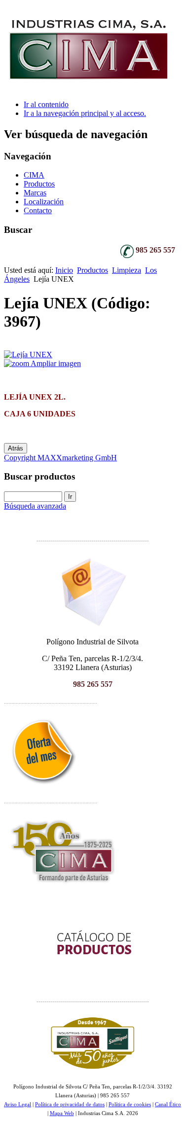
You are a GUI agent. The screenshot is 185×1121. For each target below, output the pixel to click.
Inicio (64, 270)
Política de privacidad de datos (70, 1104)
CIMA (34, 175)
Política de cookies (130, 1104)
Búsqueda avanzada (35, 506)
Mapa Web (62, 1113)
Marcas (35, 192)
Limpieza (126, 270)
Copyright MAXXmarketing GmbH (60, 457)
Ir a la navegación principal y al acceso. (85, 113)
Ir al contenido (46, 104)
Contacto (38, 210)
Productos (39, 184)
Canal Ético (168, 1104)
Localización (44, 201)
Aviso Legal (17, 1104)
